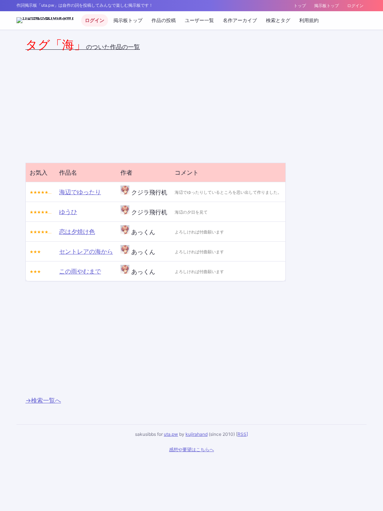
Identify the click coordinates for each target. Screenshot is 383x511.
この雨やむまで (80, 271)
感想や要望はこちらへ (191, 449)
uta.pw (171, 434)
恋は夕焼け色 (77, 231)
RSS (242, 434)
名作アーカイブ (240, 20)
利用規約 (309, 20)
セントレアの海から (86, 251)
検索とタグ (278, 20)
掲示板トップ (326, 5)
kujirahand (197, 434)
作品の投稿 (163, 20)
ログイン (355, 5)
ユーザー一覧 (199, 20)
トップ (300, 5)
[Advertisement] (88, 105)
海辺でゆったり (80, 192)
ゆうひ (68, 211)
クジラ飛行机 (148, 192)
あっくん (142, 232)
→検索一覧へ (43, 400)
